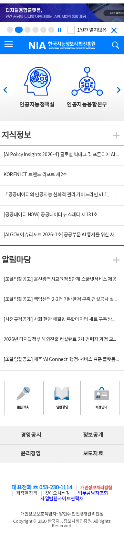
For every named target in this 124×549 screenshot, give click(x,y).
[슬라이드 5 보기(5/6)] (43, 30)
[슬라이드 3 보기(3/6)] (27, 30)
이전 (8, 88)
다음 (115, 88)
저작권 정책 (26, 493)
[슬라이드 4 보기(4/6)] (35, 30)
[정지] (59, 30)
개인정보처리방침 (96, 488)
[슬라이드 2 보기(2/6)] (19, 30)
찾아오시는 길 (57, 493)
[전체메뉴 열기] (8, 45)
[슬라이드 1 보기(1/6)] (10, 30)
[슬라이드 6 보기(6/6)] (51, 30)
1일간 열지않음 (91, 30)
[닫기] (114, 30)
